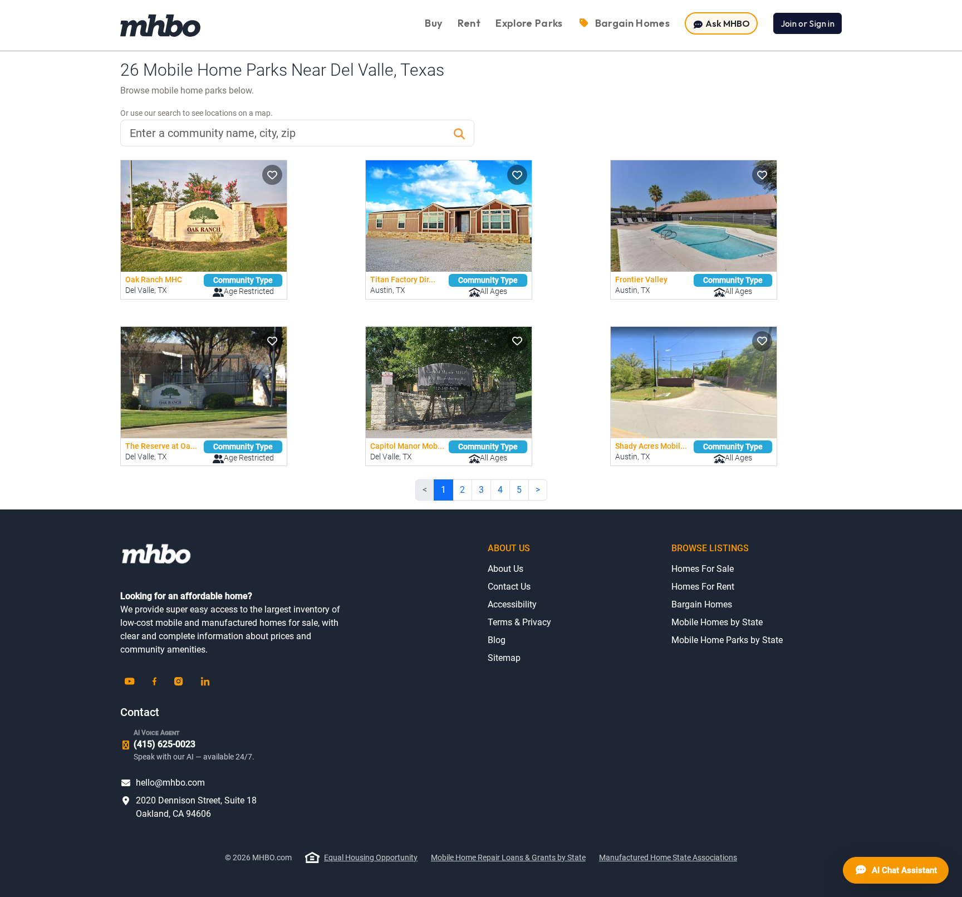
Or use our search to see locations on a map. (196, 113)
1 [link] (443, 489)
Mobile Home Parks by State (727, 640)
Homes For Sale (702, 568)
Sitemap (504, 658)
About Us (505, 568)
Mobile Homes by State (717, 622)
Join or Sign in (808, 23)
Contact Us (509, 586)
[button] (272, 175)
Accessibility (512, 604)
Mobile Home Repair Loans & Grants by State (508, 857)
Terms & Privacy (519, 622)
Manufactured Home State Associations (668, 857)
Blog (496, 640)
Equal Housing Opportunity (371, 857)
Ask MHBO (727, 23)
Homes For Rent (702, 586)
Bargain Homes (701, 604)
